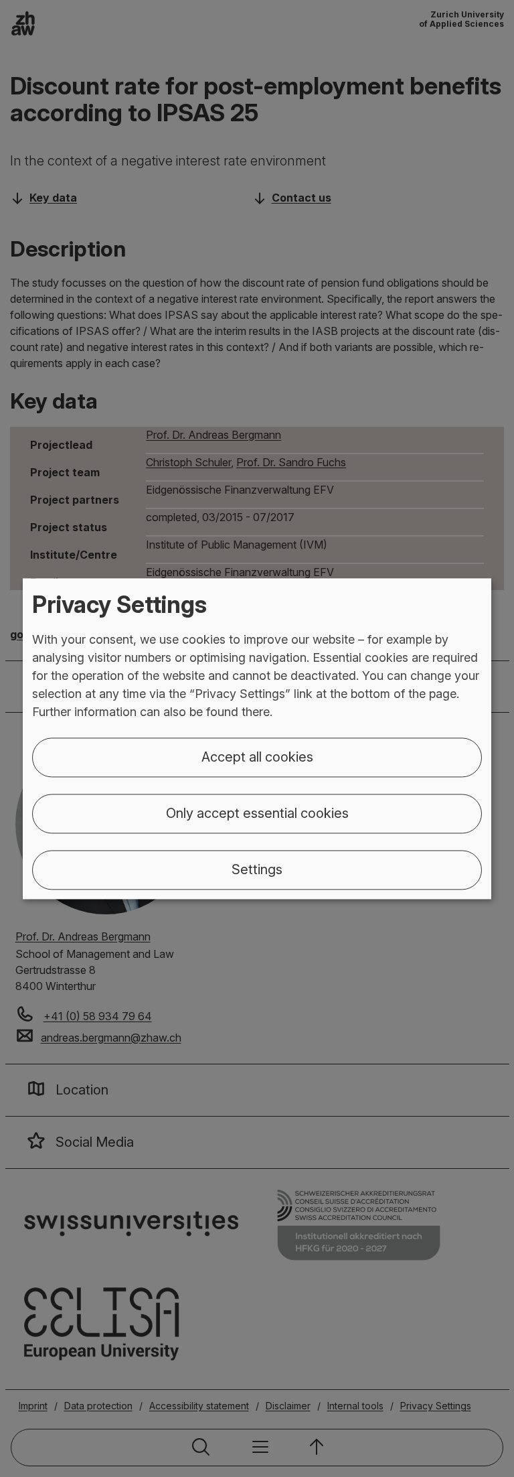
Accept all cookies (257, 757)
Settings (257, 869)
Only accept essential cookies (257, 813)
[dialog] (257, 738)
